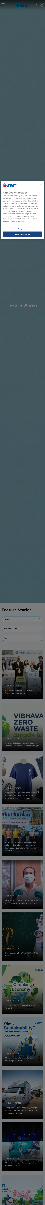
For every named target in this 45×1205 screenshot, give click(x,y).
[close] (40, 184)
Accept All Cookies (22, 234)
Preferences (22, 229)
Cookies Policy (11, 211)
